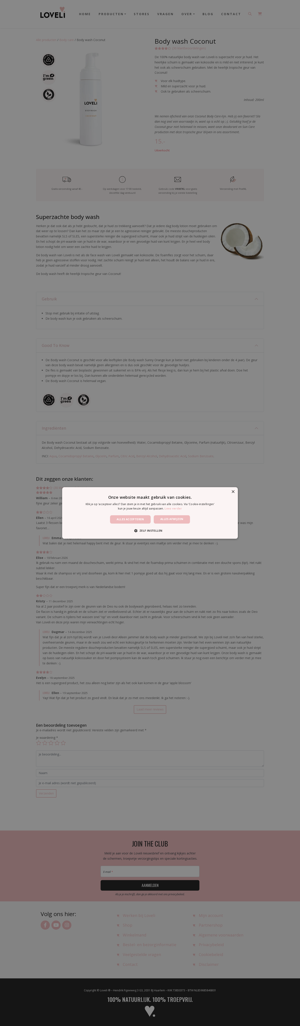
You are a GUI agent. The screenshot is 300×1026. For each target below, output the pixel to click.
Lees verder (173, 509)
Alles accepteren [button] (130, 519)
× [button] (233, 491)
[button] (149, 530)
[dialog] (150, 513)
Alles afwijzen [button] (171, 519)
